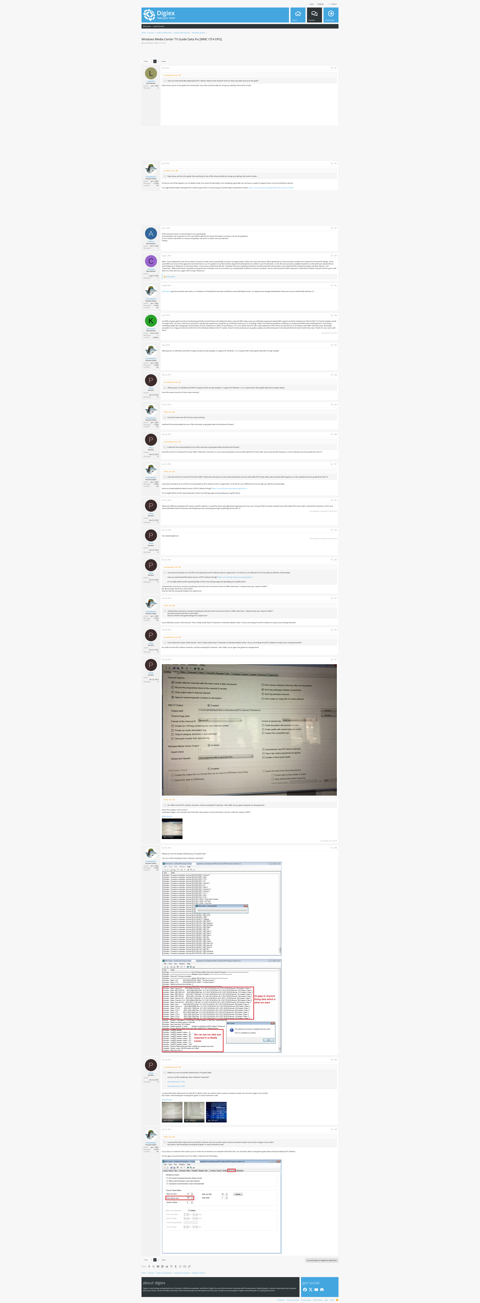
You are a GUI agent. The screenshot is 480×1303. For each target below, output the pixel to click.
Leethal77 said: (169, 171)
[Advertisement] (240, 52)
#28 (335, 375)
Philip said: (168, 412)
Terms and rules (293, 1300)
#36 (335, 630)
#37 (335, 659)
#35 (335, 598)
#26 (335, 315)
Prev (146, 61)
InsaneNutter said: (171, 75)
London (155, 337)
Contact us (281, 1300)
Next (163, 61)
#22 (335, 163)
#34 (335, 560)
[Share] (331, 68)
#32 (335, 500)
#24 (335, 256)
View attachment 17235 (176, 1086)
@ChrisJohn (166, 291)
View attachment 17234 (176, 1082)
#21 (335, 68)
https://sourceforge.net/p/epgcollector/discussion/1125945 (271, 188)
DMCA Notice (318, 1300)
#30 (335, 434)
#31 (335, 464)
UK (157, 185)
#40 (335, 1129)
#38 (335, 848)
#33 (335, 530)
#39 (335, 1060)
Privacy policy (306, 1300)
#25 (335, 285)
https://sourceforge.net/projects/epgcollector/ (229, 488)
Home (332, 1300)
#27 (335, 345)
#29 (335, 404)
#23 (335, 228)
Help (326, 1300)
